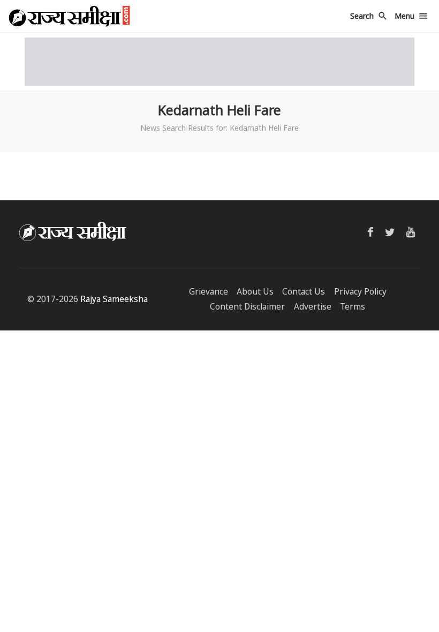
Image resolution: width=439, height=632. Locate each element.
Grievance (208, 291)
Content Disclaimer (247, 306)
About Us (255, 291)
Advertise (312, 306)
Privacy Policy (360, 291)
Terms (352, 306)
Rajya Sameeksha (114, 299)
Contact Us (303, 291)
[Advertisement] (219, 61)
